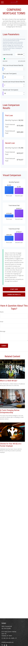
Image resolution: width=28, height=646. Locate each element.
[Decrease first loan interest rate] (24, 70)
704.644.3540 (8, 626)
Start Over (14, 289)
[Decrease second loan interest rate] (24, 86)
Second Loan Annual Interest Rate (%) (14, 82)
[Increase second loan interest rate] (24, 84)
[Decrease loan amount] (24, 55)
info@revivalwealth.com (8, 642)
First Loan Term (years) (9, 73)
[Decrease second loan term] (24, 94)
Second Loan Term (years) (10, 90)
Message (2, 331)
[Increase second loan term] (24, 92)
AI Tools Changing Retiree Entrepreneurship (9, 411)
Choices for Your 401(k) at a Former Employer (10, 445)
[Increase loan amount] (24, 53)
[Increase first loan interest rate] (24, 68)
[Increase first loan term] (24, 76)
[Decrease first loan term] (24, 78)
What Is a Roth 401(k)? (8, 381)
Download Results (14, 294)
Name (2, 312)
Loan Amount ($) (8, 54)
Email (1, 321)
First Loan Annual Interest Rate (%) (13, 65)
